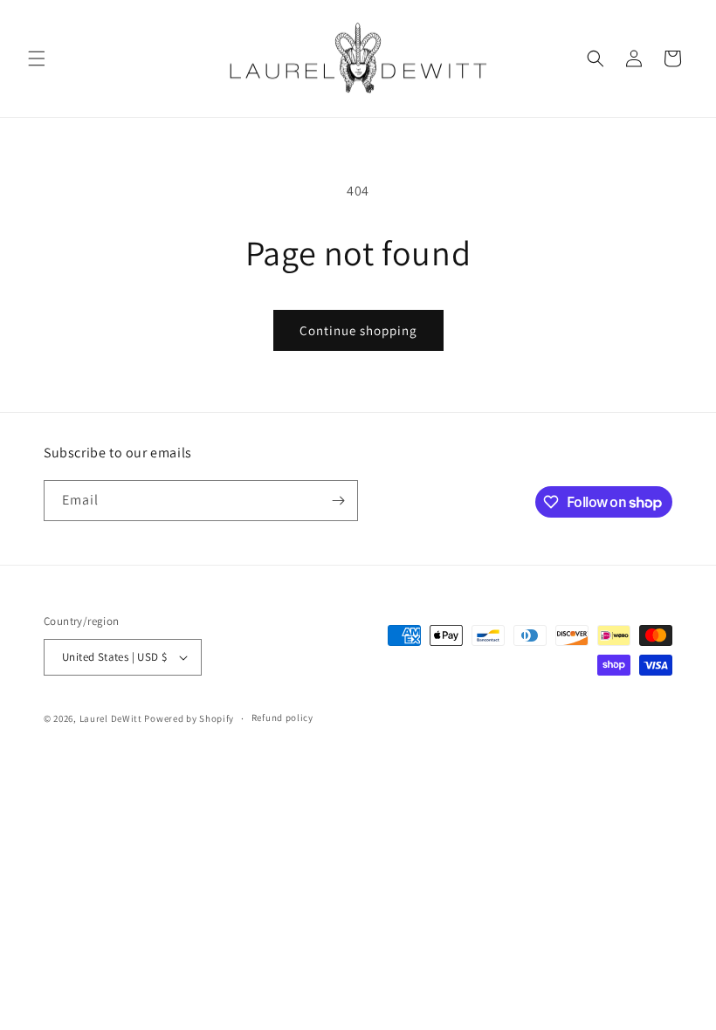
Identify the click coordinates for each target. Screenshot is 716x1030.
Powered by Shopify (189, 718)
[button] (36, 58)
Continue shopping (358, 330)
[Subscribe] (338, 500)
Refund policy (282, 717)
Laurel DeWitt (110, 718)
